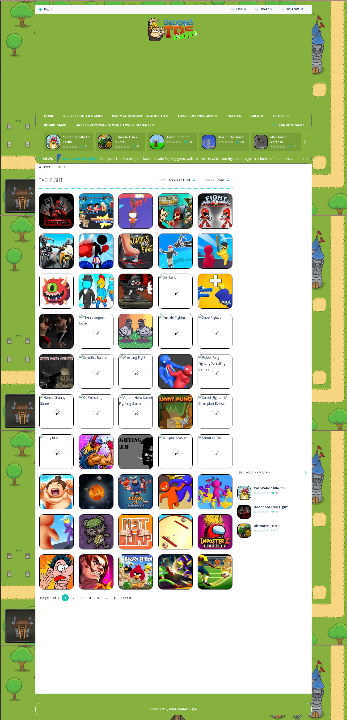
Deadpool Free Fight (271, 507)
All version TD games (83, 115)
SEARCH (266, 9)
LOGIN (241, 9)
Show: (210, 180)
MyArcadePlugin (183, 709)
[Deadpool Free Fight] (244, 512)
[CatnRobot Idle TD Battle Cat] (244, 493)
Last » (126, 597)
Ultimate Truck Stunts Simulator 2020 (95, 158)
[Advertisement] (222, 74)
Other (278, 115)
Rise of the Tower (231, 137)
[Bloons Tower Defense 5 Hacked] (173, 29)
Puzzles (234, 115)
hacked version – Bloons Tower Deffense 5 (115, 125)
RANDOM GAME (291, 125)
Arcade (257, 115)
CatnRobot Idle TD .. (271, 488)
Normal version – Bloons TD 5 (140, 115)
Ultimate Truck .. (268, 526)
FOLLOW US (294, 9)
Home (49, 115)
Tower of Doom (177, 137)
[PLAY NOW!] (53, 142)
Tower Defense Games (197, 115)
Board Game (55, 125)
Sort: (162, 180)
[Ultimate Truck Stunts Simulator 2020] (244, 531)
